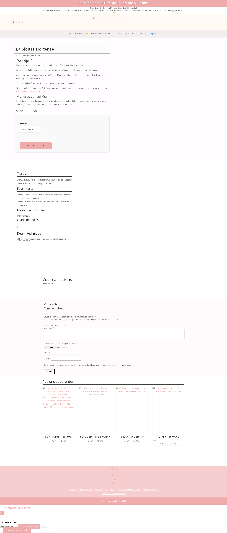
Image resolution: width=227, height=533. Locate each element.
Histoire (98, 490)
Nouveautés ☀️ (81, 34)
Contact (72, 490)
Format (24, 123)
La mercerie (122, 34)
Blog (134, 34)
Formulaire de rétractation (113, 494)
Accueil (69, 34)
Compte (142, 34)
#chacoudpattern (23, 91)
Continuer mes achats (17, 529)
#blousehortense (38, 91)
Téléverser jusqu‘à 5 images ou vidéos (61, 343)
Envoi (48, 371)
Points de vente (85, 490)
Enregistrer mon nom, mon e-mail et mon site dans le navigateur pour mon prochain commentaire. (89, 365)
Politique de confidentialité (129, 490)
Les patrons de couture (101, 34)
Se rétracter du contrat (17, 508)
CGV (113, 490)
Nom (47, 352)
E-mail (47, 358)
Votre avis (49, 328)
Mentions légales (150, 490)
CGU (106, 490)
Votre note (48, 325)
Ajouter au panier (35, 145)
